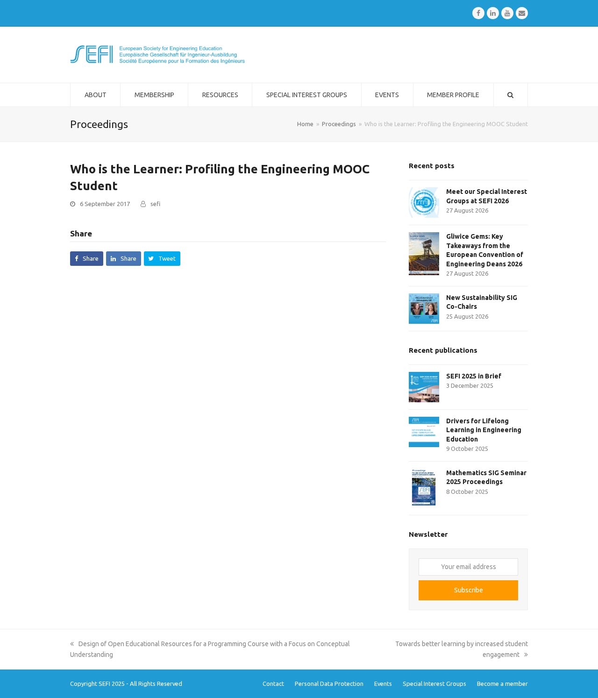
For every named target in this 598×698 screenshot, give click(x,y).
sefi (155, 203)
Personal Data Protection (329, 683)
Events (383, 683)
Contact (273, 683)
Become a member (502, 683)
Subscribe (468, 590)
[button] (86, 258)
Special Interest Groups (434, 683)
